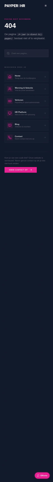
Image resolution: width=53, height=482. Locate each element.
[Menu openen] (45, 5)
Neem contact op (18, 170)
